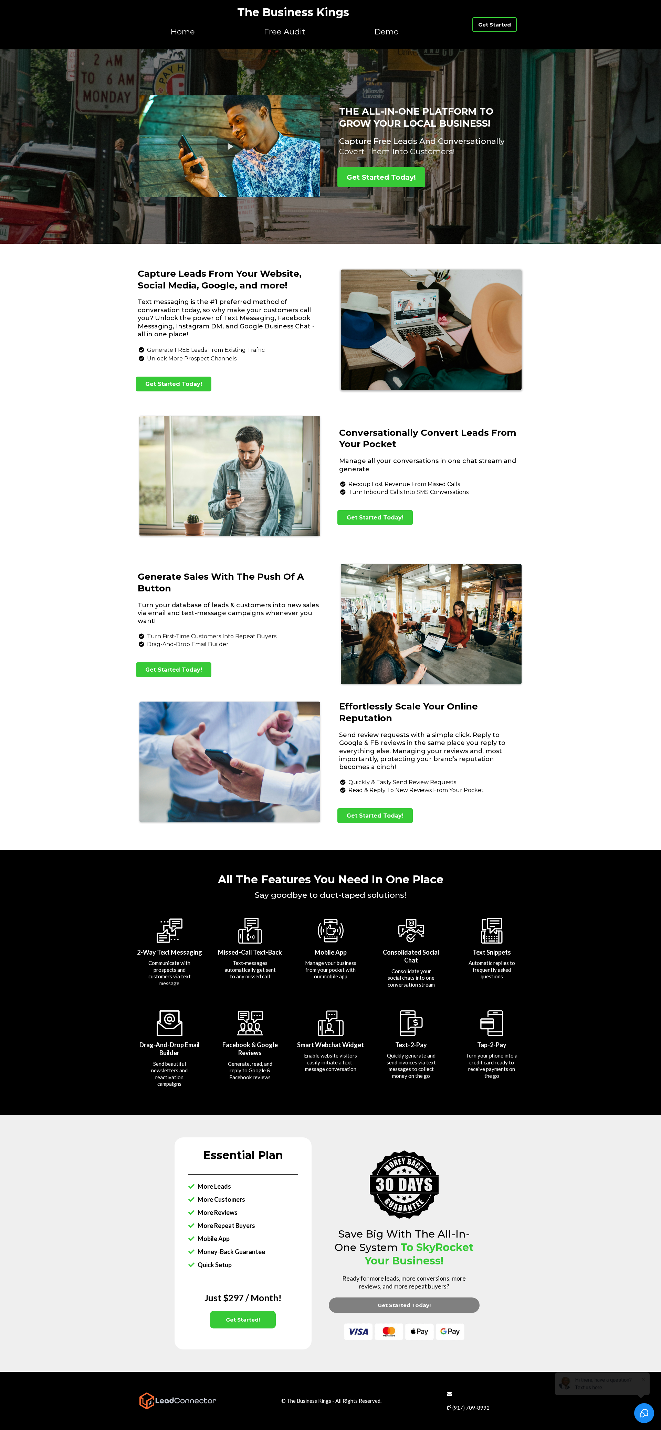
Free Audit (284, 31)
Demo (386, 31)
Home (182, 31)
